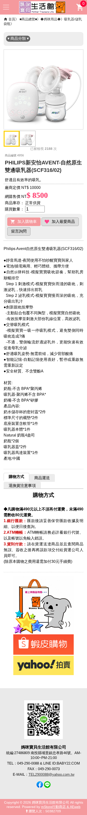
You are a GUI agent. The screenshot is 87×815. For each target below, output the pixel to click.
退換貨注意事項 (22, 486)
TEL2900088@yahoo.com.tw (51, 774)
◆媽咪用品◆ (50, 19)
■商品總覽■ (28, 19)
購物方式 (16, 477)
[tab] (16, 477)
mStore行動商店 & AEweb (60, 807)
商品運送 (42, 478)
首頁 (11, 19)
